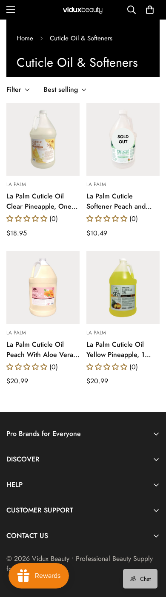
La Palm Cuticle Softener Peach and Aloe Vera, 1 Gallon (116, 201)
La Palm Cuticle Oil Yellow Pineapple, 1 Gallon (115, 350)
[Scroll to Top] (150, 551)
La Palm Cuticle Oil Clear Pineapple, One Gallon (39, 201)
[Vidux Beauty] (83, 10)
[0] (150, 10)
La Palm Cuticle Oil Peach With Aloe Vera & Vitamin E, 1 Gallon (39, 350)
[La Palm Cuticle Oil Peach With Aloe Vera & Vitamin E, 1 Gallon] (43, 287)
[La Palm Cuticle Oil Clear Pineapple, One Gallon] (43, 139)
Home (25, 38)
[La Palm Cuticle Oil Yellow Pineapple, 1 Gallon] (123, 287)
